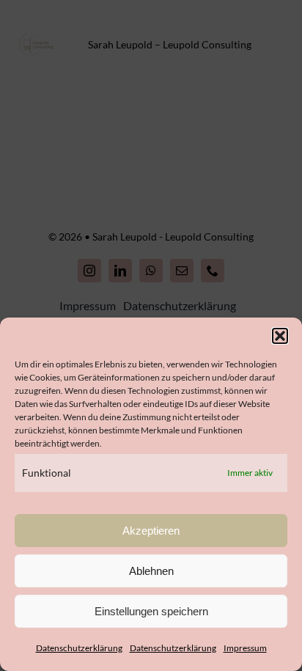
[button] (280, 336)
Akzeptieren (151, 530)
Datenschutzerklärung (79, 647)
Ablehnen (151, 571)
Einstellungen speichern (151, 611)
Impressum (245, 647)
